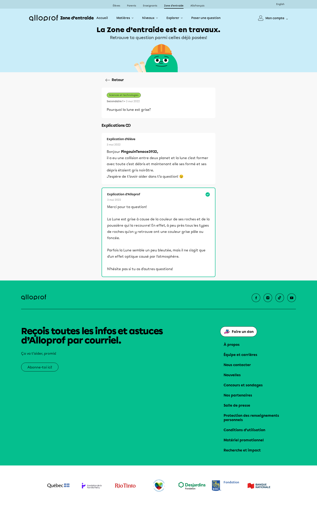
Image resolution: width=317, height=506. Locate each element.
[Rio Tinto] (125, 485)
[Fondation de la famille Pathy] (91, 485)
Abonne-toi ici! (39, 367)
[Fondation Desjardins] (192, 485)
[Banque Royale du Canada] (225, 485)
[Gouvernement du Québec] (58, 485)
